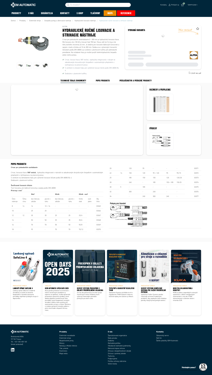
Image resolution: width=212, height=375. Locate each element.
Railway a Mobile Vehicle (68, 346)
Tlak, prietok (63, 348)
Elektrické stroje (65, 338)
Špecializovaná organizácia (117, 335)
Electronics (63, 351)
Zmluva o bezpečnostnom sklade (119, 351)
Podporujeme (112, 359)
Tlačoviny (111, 356)
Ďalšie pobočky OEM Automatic (167, 341)
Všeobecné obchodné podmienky (119, 346)
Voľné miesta (112, 364)
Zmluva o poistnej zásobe (117, 353)
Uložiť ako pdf (196, 73)
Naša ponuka (112, 338)
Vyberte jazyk (192, 5)
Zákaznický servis (162, 335)
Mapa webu (63, 353)
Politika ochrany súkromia (117, 361)
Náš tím (159, 338)
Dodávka (111, 341)
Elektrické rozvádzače (67, 335)
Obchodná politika (114, 343)
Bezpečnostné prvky (66, 341)
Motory (61, 343)
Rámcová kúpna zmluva (116, 348)
